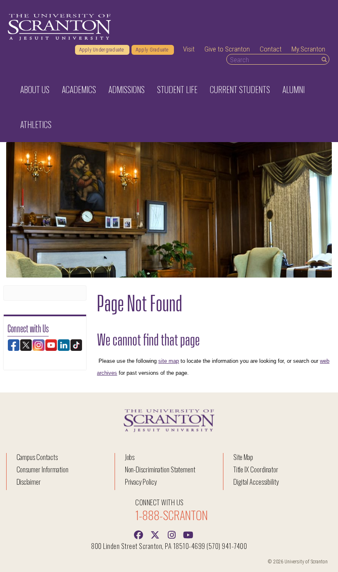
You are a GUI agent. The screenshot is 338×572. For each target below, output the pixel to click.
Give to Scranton (227, 49)
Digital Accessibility (256, 481)
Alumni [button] (293, 89)
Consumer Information (42, 469)
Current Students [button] (240, 89)
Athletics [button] (36, 124)
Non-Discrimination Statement (160, 469)
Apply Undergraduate (102, 50)
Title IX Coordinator (255, 469)
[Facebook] (138, 534)
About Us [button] (34, 89)
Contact (271, 49)
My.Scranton (308, 49)
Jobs (130, 457)
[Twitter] (155, 534)
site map (168, 361)
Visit (189, 49)
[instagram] (171, 534)
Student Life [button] (177, 89)
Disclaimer (28, 481)
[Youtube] (188, 534)
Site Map (243, 457)
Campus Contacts (37, 457)
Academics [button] (79, 89)
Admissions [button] (126, 89)
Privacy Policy (141, 481)
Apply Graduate (153, 50)
